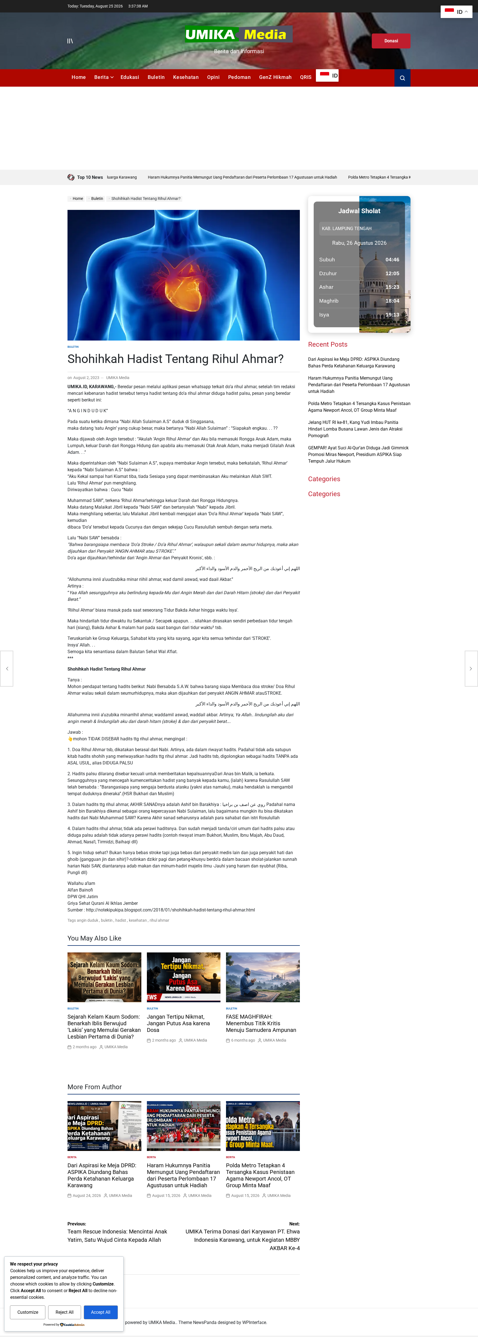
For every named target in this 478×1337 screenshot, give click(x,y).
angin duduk (87, 920)
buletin (107, 920)
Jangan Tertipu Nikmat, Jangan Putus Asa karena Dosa (178, 1023)
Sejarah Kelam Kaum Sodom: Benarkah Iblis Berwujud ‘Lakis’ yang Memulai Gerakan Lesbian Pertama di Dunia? (104, 1026)
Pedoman (239, 77)
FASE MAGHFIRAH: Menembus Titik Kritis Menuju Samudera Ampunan (261, 1023)
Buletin (156, 77)
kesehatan (138, 920)
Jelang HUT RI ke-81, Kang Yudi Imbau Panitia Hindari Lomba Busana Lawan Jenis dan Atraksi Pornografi (355, 429)
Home (79, 77)
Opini (213, 77)
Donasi (391, 40)
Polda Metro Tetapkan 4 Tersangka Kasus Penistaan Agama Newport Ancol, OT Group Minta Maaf (260, 1175)
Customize (27, 1312)
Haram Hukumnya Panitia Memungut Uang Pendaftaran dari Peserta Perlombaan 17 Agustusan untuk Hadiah (210, 177)
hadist (120, 920)
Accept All (100, 1312)
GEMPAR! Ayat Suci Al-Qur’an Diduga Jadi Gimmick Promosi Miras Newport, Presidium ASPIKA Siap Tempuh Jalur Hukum (358, 454)
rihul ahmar (159, 920)
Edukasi (130, 77)
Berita (101, 77)
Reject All (65, 1312)
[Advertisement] (239, 128)
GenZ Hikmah (275, 77)
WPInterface (254, 1322)
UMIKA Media (117, 377)
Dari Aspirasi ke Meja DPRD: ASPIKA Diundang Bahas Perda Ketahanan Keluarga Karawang (101, 1175)
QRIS (306, 77)
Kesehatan (186, 77)
